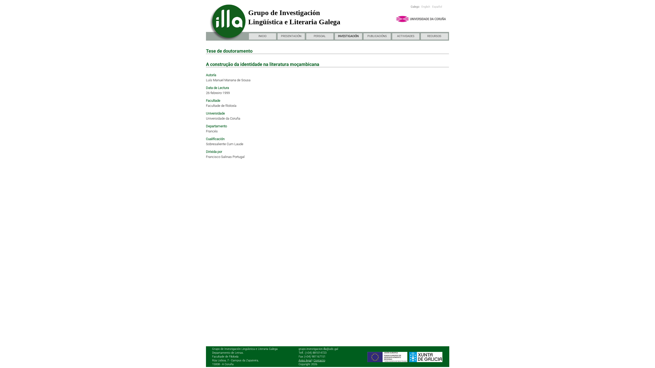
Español (437, 6)
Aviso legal (305, 360)
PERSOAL (320, 36)
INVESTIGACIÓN (348, 36)
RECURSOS (434, 36)
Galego (415, 6)
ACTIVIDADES (405, 36)
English (425, 6)
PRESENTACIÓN (291, 36)
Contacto (319, 360)
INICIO (262, 36)
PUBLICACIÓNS (377, 36)
